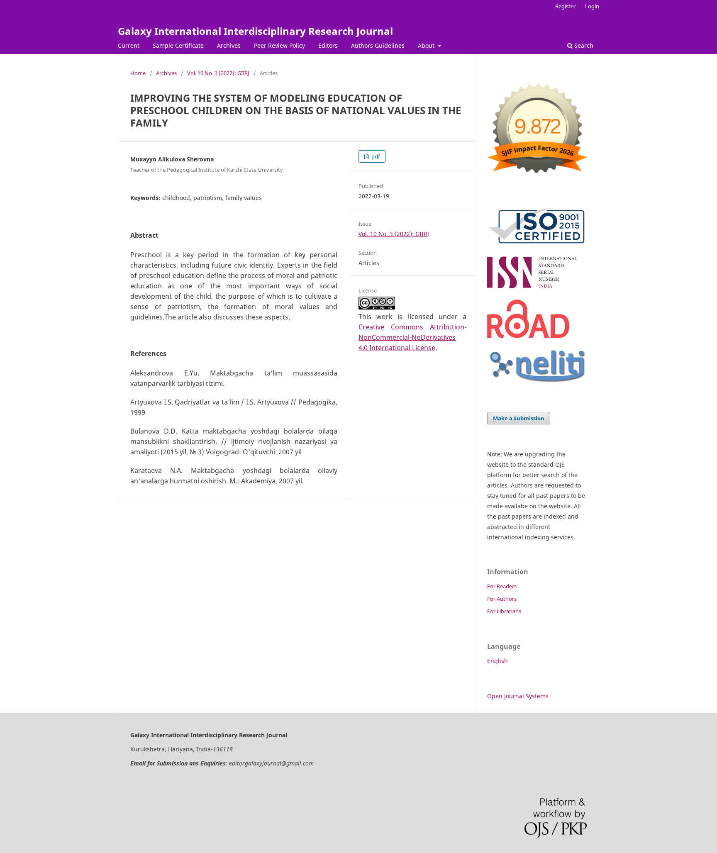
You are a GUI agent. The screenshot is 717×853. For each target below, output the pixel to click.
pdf (375, 156)
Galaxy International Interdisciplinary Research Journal (255, 31)
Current (128, 45)
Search (583, 45)
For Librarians (504, 611)
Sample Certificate (178, 45)
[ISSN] (537, 288)
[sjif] (537, 176)
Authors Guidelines (378, 45)
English (497, 661)
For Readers (502, 586)
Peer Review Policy (279, 45)
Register (565, 6)
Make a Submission (518, 418)
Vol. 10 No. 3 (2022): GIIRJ (218, 73)
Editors (328, 45)
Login (592, 6)
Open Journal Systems (518, 696)
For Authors (502, 598)
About (427, 45)
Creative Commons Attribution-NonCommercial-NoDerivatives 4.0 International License (412, 337)
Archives (229, 45)
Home (138, 73)
